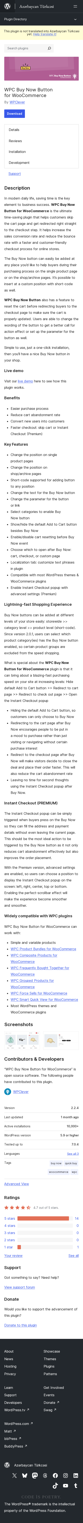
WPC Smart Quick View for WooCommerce (44, 999)
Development (19, 163)
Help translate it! (44, 34)
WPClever (17, 102)
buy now (56, 1163)
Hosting (10, 1366)
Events (49, 1395)
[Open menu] (76, 6)
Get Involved (54, 1387)
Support (15, 173)
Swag (50, 1410)
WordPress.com (18, 1424)
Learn (8, 1387)
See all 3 (73, 1153)
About (9, 1351)
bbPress (12, 1439)
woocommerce (58, 1172)
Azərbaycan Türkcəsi (30, 1465)
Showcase (52, 1351)
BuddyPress (15, 1446)
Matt (10, 1431)
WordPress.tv (17, 1410)
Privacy (10, 1374)
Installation (17, 152)
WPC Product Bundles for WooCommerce (43, 949)
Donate (52, 1402)
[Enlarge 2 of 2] (73, 1037)
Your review (13, 1255)
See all (74, 1255)
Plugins (49, 1366)
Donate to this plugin (20, 1325)
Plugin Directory (15, 19)
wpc (74, 1172)
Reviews (15, 141)
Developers (13, 1402)
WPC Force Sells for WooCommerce (39, 993)
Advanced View (16, 1184)
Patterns (50, 1374)
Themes (50, 1359)
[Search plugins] (49, 48)
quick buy (71, 1163)
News (8, 1359)
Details (14, 130)
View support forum (19, 1287)
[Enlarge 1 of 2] (34, 1037)
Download (14, 113)
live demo (25, 381)
